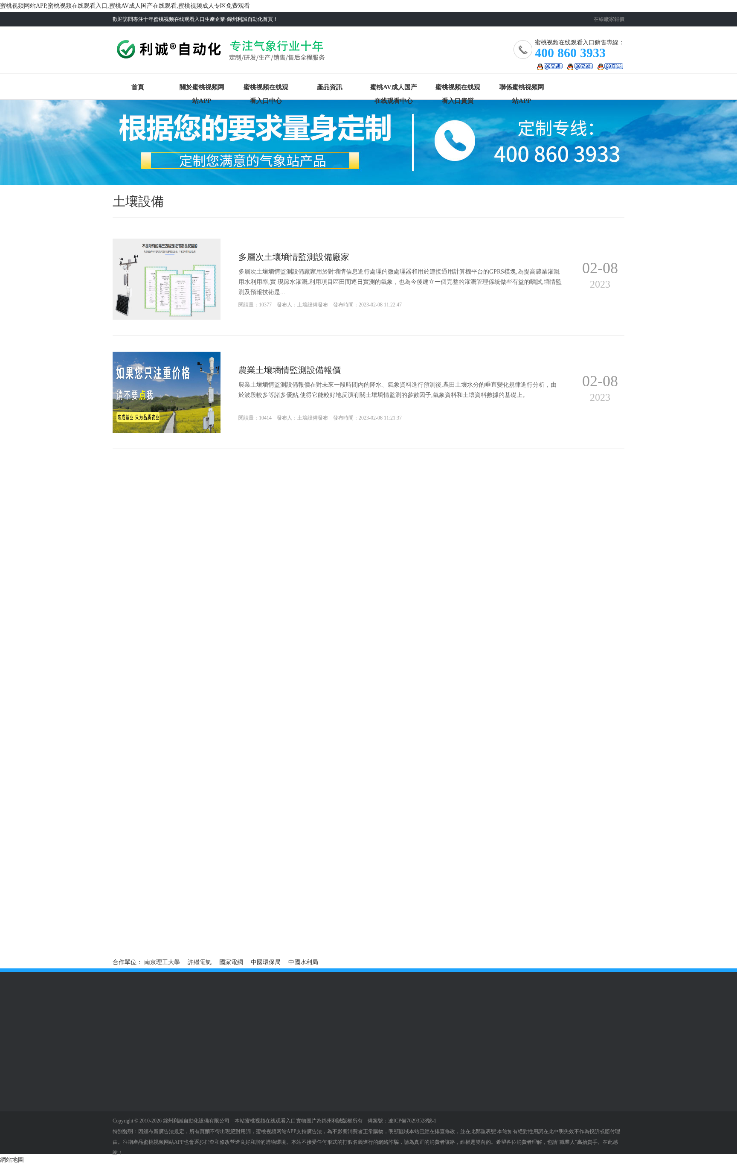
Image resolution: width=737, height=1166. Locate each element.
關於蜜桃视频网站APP (202, 89)
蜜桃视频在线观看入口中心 (266, 89)
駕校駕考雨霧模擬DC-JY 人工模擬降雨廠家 (507, 915)
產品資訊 (329, 87)
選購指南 (243, 1063)
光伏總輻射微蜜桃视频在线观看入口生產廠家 (172, 903)
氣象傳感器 (127, 1114)
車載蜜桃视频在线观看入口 (199, 1105)
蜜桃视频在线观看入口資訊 (258, 1079)
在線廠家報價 (609, 19)
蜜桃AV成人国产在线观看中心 (393, 89)
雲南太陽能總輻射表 (139, 927)
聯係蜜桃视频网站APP (521, 89)
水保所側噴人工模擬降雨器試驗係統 (498, 927)
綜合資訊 (124, 1140)
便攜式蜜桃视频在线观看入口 (199, 1092)
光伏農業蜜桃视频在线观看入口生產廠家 (335, 903)
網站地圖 (12, 1160)
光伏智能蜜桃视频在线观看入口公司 (160, 915)
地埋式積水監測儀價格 (142, 939)
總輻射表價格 (299, 927)
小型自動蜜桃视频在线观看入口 (199, 1117)
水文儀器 (124, 1076)
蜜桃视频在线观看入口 (222, 53)
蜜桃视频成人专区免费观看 (258, 1105)
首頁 (137, 87)
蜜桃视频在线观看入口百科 (258, 1092)
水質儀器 (124, 1102)
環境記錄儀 (127, 1127)
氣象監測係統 (190, 1127)
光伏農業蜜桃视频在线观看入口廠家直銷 (335, 915)
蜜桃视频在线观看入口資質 (457, 89)
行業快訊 (124, 1153)
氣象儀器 (124, 1063)
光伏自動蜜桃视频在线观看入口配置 (498, 903)
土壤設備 (124, 1089)
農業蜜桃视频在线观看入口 (199, 1079)
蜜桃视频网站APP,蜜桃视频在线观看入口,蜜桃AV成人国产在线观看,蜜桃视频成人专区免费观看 (125, 6)
